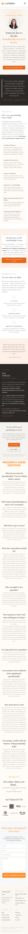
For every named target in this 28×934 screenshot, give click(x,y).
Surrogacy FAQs (5, 917)
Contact (17, 917)
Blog (3, 912)
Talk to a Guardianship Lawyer (14, 67)
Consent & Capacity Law (20, 903)
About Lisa (17, 912)
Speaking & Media (6, 920)
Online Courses (5, 915)
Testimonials (18, 915)
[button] (24, 3)
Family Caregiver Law (20, 900)
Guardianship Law (19, 898)
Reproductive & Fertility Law (20, 894)
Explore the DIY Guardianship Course (14, 260)
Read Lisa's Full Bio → (8, 416)
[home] (8, 4)
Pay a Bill (17, 920)
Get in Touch (14, 444)
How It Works (14, 449)
